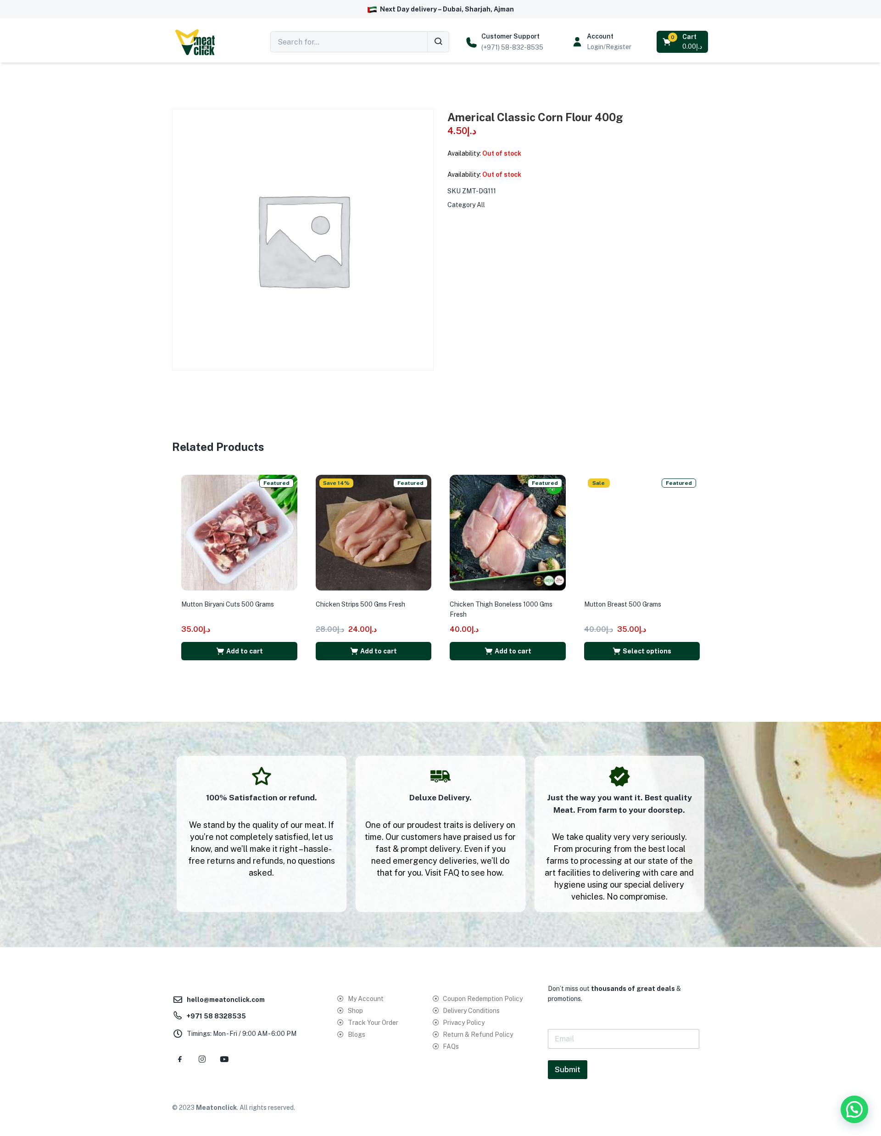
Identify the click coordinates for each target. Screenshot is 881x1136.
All (481, 204)
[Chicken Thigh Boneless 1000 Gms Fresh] (508, 532)
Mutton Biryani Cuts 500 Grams (227, 604)
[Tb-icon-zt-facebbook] (180, 1059)
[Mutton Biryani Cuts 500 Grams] (239, 532)
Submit (567, 1069)
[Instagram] (202, 1059)
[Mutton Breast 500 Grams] (642, 532)
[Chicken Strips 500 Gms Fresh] (374, 532)
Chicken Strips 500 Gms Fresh (360, 604)
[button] (683, 41)
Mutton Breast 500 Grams (622, 604)
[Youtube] (224, 1059)
